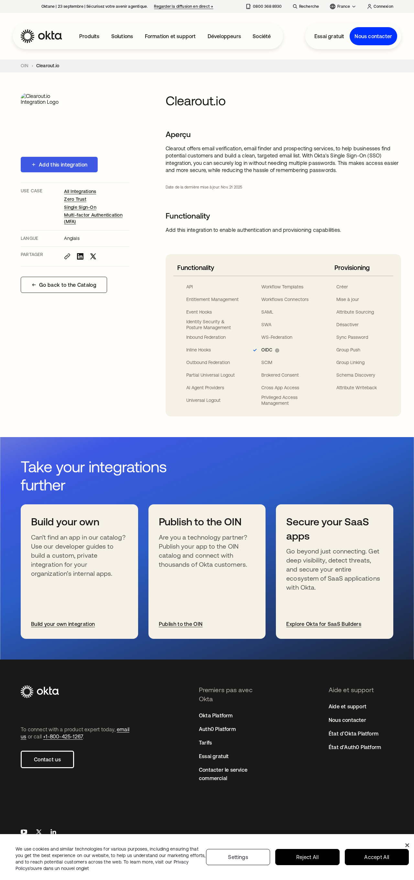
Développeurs (224, 36)
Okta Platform (216, 715)
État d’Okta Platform (353, 733)
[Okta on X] (39, 833)
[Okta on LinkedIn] (53, 833)
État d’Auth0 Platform (355, 747)
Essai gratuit (329, 36)
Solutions (122, 36)
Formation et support (170, 36)
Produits (89, 36)
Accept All (376, 857)
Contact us (47, 759)
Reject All (307, 857)
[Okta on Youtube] (24, 833)
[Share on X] (93, 256)
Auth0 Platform (217, 729)
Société (262, 36)
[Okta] (41, 36)
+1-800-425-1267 (63, 736)
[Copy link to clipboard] (67, 256)
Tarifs (205, 743)
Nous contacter (373, 36)
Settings (238, 857)
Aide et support (347, 706)
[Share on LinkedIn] (80, 256)
